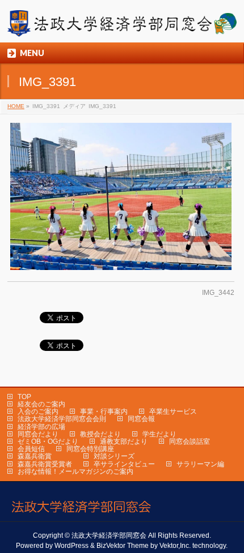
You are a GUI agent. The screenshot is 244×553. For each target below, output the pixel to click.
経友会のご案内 (41, 404)
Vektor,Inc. (175, 546)
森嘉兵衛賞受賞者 (45, 464)
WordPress (71, 546)
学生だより (159, 434)
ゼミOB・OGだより (48, 441)
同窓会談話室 (189, 441)
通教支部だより (124, 441)
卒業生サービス (173, 411)
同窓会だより (38, 434)
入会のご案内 (38, 411)
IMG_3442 (218, 293)
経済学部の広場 (41, 427)
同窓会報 (141, 419)
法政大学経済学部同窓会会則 (62, 419)
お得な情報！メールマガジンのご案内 (75, 471)
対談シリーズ (114, 456)
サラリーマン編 (200, 464)
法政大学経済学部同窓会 (108, 535)
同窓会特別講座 (90, 449)
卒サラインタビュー (124, 464)
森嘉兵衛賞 (35, 456)
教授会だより (100, 434)
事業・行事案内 (104, 411)
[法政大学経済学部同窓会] (122, 24)
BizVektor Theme (122, 546)
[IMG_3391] (121, 197)
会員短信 (31, 449)
